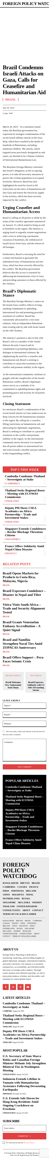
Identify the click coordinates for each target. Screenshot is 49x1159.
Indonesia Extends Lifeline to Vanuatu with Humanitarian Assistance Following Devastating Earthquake (24, 1084)
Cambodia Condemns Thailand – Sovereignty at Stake (25, 477)
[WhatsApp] (24, 120)
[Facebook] (5, 120)
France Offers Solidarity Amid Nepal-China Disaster (24, 547)
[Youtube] (28, 987)
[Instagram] (13, 987)
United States (9, 1074)
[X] (11, 120)
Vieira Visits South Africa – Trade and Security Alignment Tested (24, 608)
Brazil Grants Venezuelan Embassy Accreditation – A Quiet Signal (21, 626)
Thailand (12, 501)
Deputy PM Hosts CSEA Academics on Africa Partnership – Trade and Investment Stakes (20, 512)
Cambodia (12, 483)
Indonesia (7, 1094)
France (10, 553)
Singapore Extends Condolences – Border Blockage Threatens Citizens (25, 532)
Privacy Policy (29, 1143)
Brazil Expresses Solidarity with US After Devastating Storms (35, 686)
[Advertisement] (24, 33)
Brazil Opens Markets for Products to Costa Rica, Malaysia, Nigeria (21, 577)
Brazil (6, 585)
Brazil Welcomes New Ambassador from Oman (13, 685)
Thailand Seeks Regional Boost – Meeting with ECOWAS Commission (25, 494)
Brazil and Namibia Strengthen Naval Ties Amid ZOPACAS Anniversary (22, 643)
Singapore (12, 539)
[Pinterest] (18, 120)
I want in (23, 1136)
